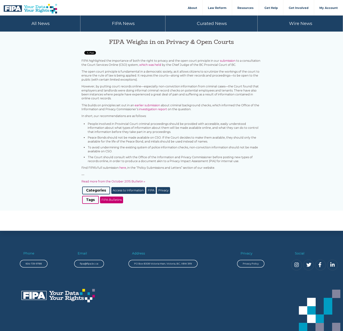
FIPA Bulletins (111, 200)
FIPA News (123, 23)
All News (40, 23)
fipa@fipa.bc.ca (89, 263)
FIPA (151, 190)
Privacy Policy (251, 263)
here (122, 167)
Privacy (163, 190)
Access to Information (128, 190)
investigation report (153, 109)
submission (227, 60)
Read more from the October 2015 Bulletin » (113, 181)
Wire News (300, 23)
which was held (150, 65)
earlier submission (147, 105)
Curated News (212, 23)
